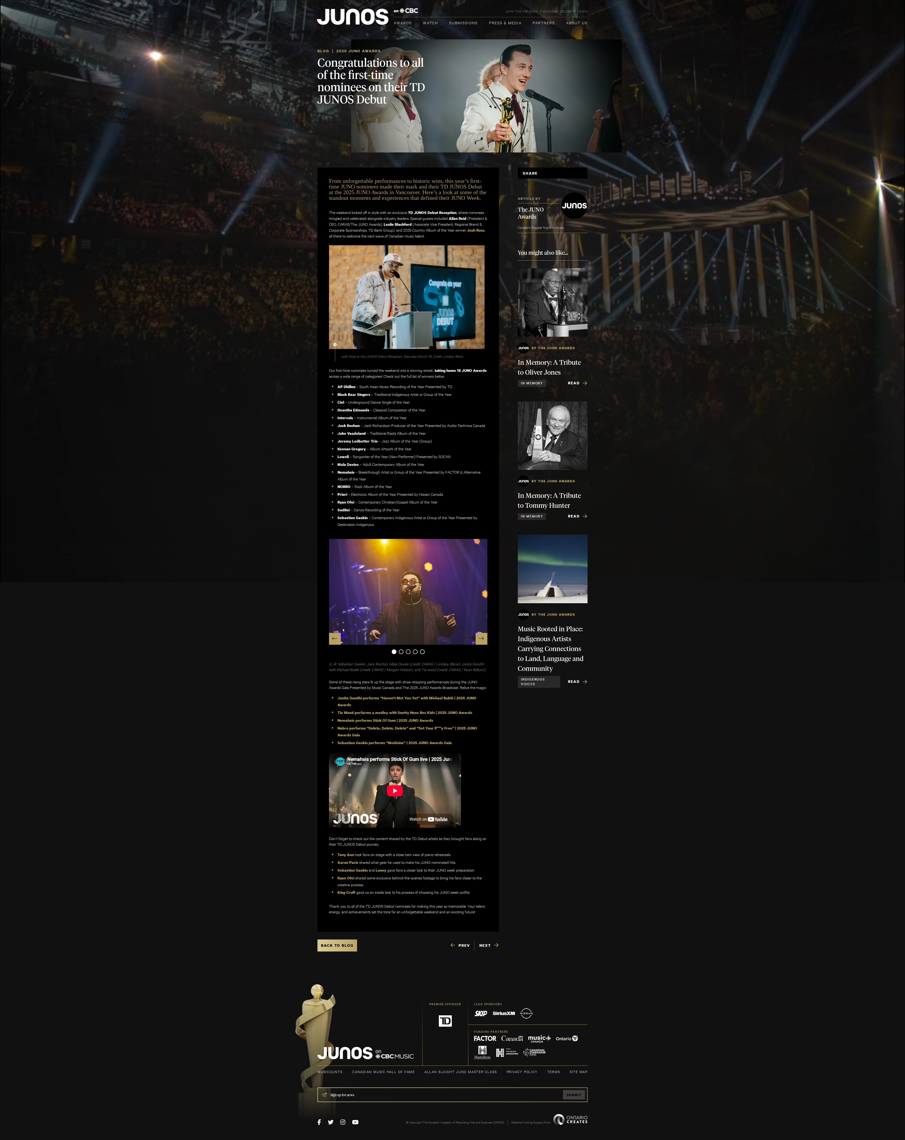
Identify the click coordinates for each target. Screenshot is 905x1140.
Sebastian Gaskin (352, 870)
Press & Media (505, 22)
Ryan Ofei (345, 878)
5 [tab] (422, 651)
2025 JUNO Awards (358, 50)
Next (481, 639)
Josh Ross (476, 230)
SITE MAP (579, 1071)
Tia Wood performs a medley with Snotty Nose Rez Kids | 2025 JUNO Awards (404, 712)
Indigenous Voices (533, 681)
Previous (335, 639)
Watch (430, 22)
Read (574, 382)
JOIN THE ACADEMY (522, 11)
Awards (403, 22)
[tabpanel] (408, 591)
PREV (464, 945)
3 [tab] (408, 651)
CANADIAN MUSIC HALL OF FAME (383, 1071)
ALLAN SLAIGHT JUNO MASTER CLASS (460, 1071)
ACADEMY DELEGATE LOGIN (565, 11)
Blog (323, 50)
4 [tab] (415, 651)
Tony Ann (345, 854)
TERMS (553, 1071)
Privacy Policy (522, 1071)
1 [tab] (394, 651)
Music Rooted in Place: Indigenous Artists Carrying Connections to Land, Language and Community (551, 649)
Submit (574, 1095)
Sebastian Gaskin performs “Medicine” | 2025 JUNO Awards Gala (394, 742)
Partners (544, 22)
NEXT (485, 945)
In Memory (532, 383)
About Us (577, 22)
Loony (381, 870)
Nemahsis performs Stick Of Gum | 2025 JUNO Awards (385, 720)
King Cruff (346, 892)
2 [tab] (401, 651)
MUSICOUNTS (330, 1071)
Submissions (463, 22)
